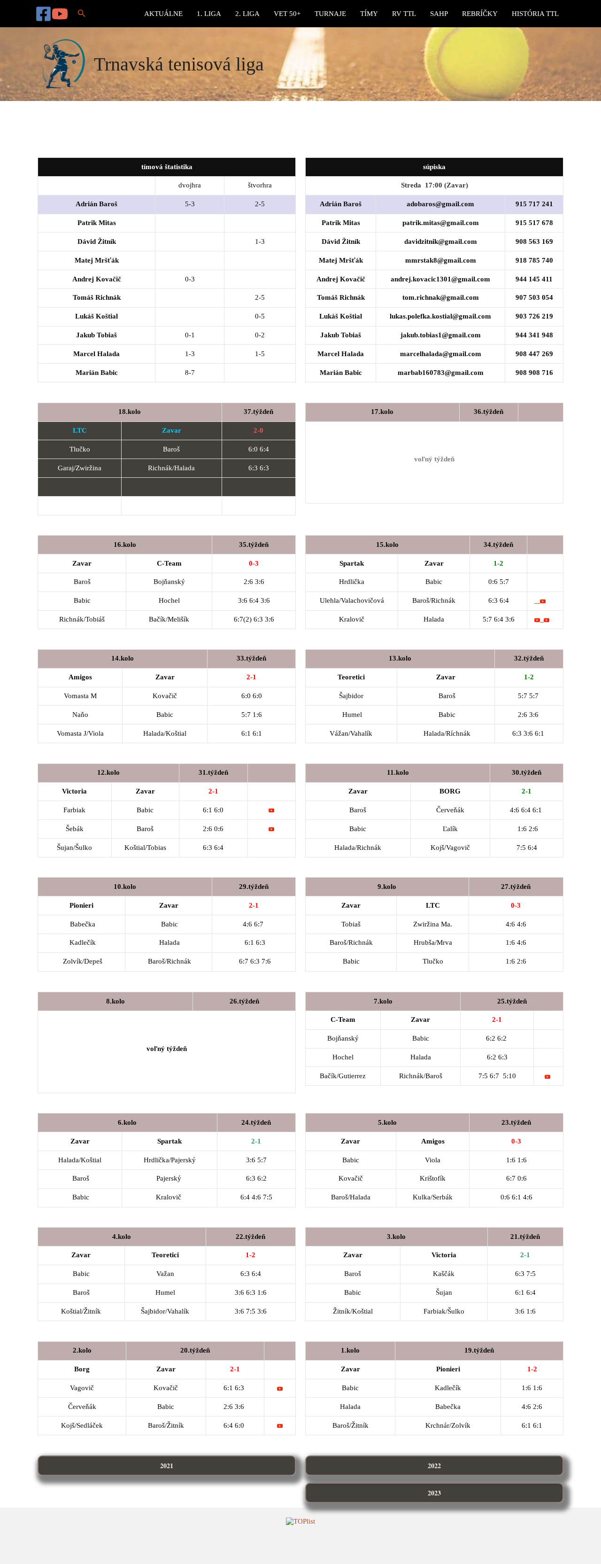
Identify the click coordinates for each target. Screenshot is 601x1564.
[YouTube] (60, 14)
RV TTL (404, 13)
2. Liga (247, 13)
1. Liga (209, 13)
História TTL (535, 13)
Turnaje (330, 13)
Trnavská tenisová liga (179, 64)
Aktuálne (163, 13)
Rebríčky (480, 13)
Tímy (369, 13)
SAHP (439, 13)
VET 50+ (287, 13)
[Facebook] (43, 14)
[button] (81, 14)
